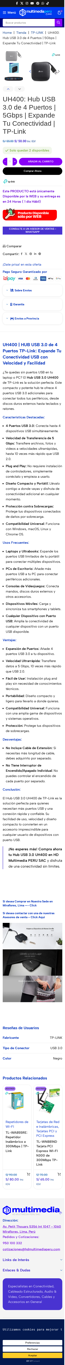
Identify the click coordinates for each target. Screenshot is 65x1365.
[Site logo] (36, 12)
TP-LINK (37, 33)
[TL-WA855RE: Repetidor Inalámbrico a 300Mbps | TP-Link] (17, 1101)
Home (7, 33)
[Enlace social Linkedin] (35, 254)
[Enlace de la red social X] (21, 3)
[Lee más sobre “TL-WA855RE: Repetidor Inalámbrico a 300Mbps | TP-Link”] (28, 1174)
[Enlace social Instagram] (26, 3)
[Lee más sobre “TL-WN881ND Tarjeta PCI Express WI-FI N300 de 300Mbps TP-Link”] (59, 1174)
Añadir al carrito (40, 161)
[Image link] (32, 1210)
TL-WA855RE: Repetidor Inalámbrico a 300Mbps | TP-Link (17, 1142)
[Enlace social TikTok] (47, 3)
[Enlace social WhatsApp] (42, 3)
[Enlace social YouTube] (32, 3)
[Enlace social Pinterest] (37, 3)
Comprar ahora (32, 171)
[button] (30, 71)
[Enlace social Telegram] (39, 254)
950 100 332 (12, 1243)
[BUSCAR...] (58, 22)
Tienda (21, 33)
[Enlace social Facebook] (17, 3)
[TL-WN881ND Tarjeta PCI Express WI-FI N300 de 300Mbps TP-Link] (48, 1101)
